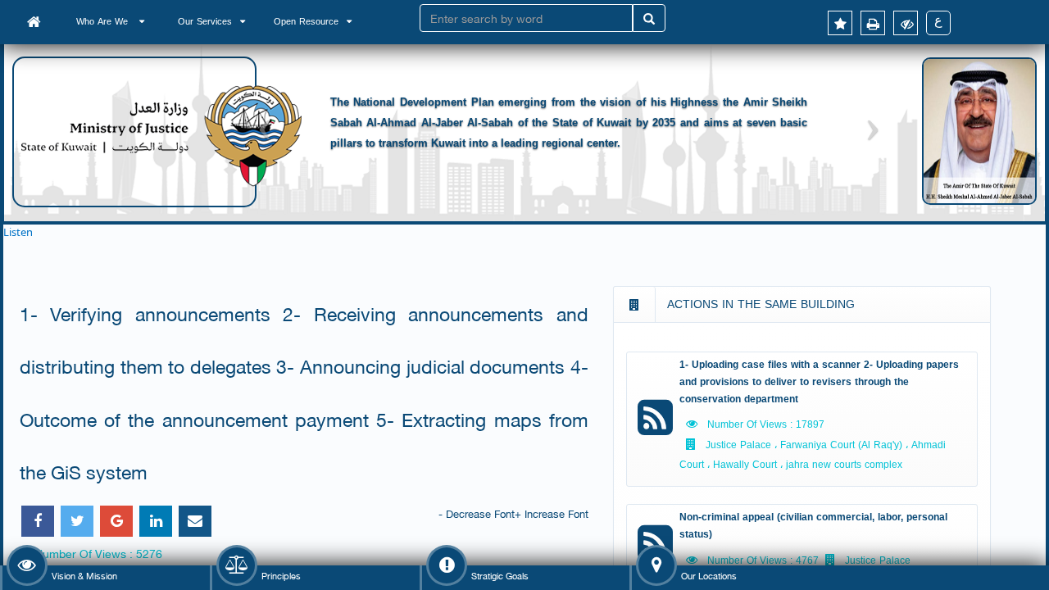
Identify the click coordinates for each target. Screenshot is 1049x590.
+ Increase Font (551, 513)
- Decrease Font (476, 513)
